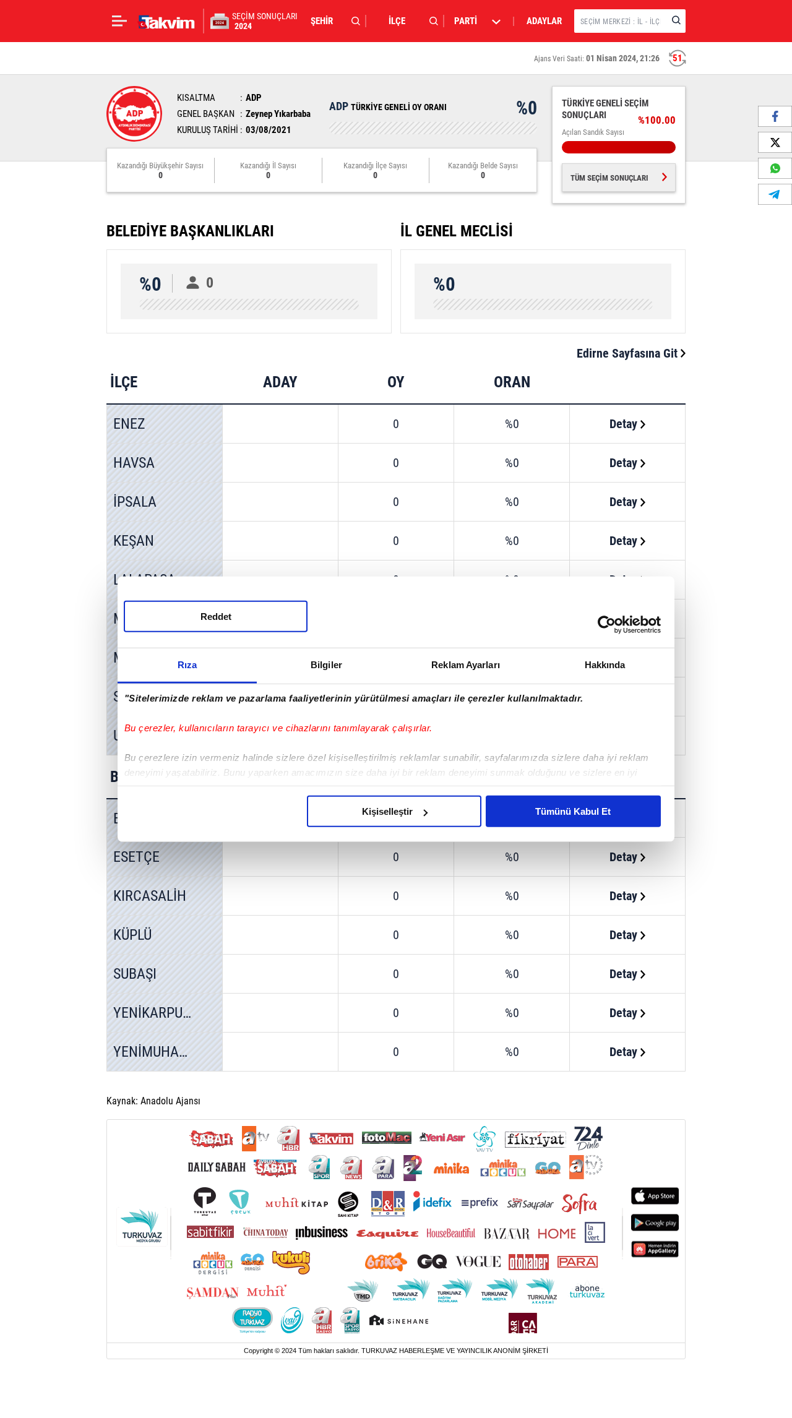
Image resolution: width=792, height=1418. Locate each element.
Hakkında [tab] (605, 665)
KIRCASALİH (149, 896)
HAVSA (134, 462)
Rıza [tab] (187, 665)
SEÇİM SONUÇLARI (265, 21)
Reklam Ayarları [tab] (465, 665)
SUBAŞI (135, 973)
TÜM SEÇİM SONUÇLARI (609, 178)
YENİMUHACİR (156, 1051)
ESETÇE (136, 857)
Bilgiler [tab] (326, 665)
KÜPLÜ (132, 934)
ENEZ (129, 423)
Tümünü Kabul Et (573, 811)
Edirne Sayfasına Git (629, 353)
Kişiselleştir (387, 811)
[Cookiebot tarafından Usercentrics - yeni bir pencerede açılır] (607, 624)
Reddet (215, 616)
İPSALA (135, 501)
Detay (624, 423)
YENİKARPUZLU (159, 1012)
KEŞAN (133, 540)
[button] (332, 21)
